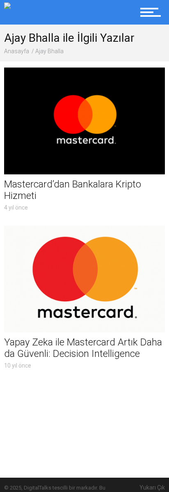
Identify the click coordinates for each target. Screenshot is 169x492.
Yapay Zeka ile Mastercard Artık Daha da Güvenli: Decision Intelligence (83, 347)
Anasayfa (16, 51)
